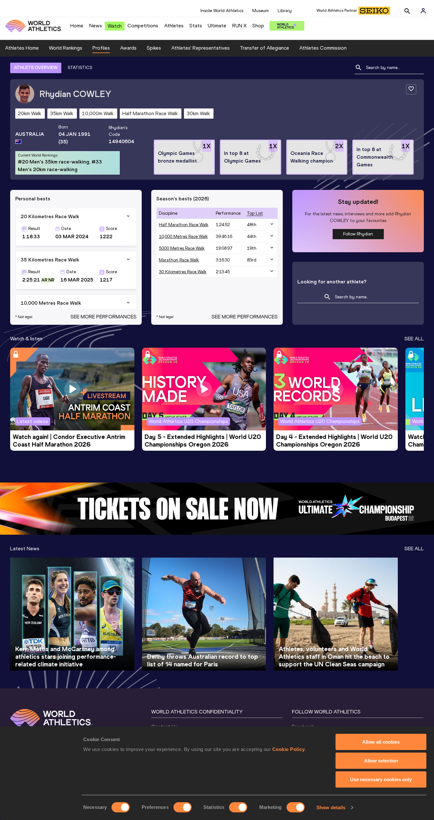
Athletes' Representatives (200, 48)
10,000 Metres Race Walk (183, 236)
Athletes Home (22, 48)
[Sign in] (423, 10)
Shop (258, 26)
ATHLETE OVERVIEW (36, 67)
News (95, 26)
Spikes (154, 48)
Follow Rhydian (358, 234)
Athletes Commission (323, 48)
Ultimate (217, 26)
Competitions (142, 26)
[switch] (182, 807)
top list (255, 213)
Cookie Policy (288, 749)
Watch (115, 26)
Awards (128, 48)
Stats (195, 26)
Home (76, 26)
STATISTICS (80, 67)
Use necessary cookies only (381, 779)
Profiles (101, 48)
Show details (330, 807)
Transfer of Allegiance (264, 48)
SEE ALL (414, 339)
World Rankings (65, 48)
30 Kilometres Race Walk (183, 271)
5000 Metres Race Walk (182, 248)
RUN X (239, 26)
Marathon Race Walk (179, 260)
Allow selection (381, 760)
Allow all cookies (381, 742)
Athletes (174, 26)
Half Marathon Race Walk (183, 224)
